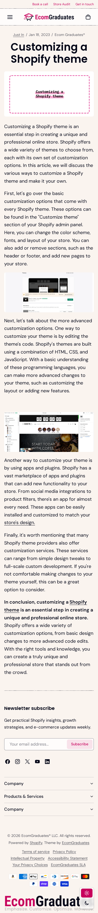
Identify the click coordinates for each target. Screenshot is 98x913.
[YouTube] (37, 762)
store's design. (19, 522)
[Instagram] (17, 762)
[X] (27, 762)
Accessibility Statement (68, 858)
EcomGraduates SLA (68, 864)
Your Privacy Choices (30, 864)
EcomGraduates (75, 842)
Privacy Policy (64, 851)
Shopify (36, 842)
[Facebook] (8, 762)
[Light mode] (87, 893)
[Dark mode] (87, 903)
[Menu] (10, 17)
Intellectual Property (28, 858)
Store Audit (61, 4)
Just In (18, 34)
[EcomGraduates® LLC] (49, 17)
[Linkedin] (47, 762)
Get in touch (85, 4)
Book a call (40, 4)
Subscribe (79, 744)
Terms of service (36, 851)
